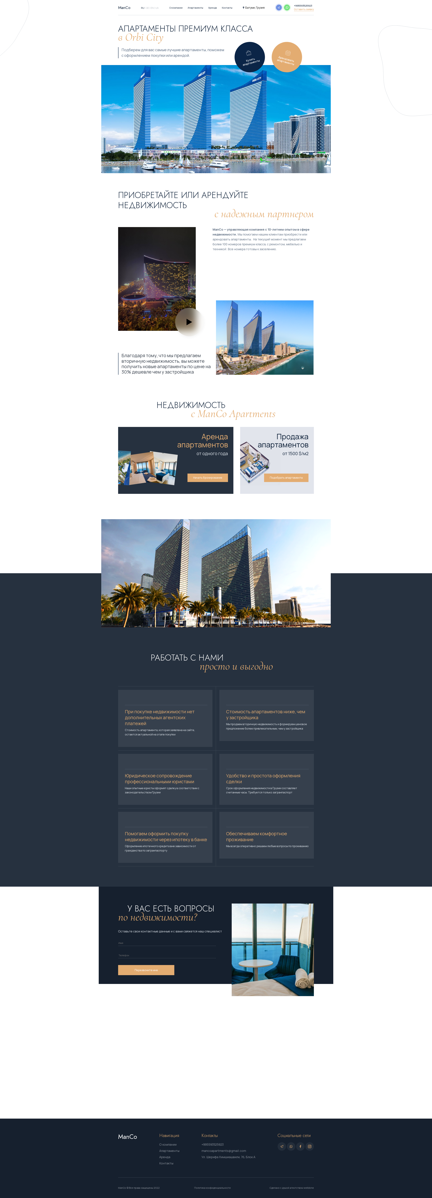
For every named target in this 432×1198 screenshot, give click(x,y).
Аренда (212, 7)
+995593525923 (303, 5)
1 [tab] (216, 169)
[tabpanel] (216, 119)
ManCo (124, 7)
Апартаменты (195, 7)
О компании (176, 7)
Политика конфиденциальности (212, 1187)
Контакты (227, 7)
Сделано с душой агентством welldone (291, 1187)
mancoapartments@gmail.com (223, 1151)
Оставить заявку (304, 9)
